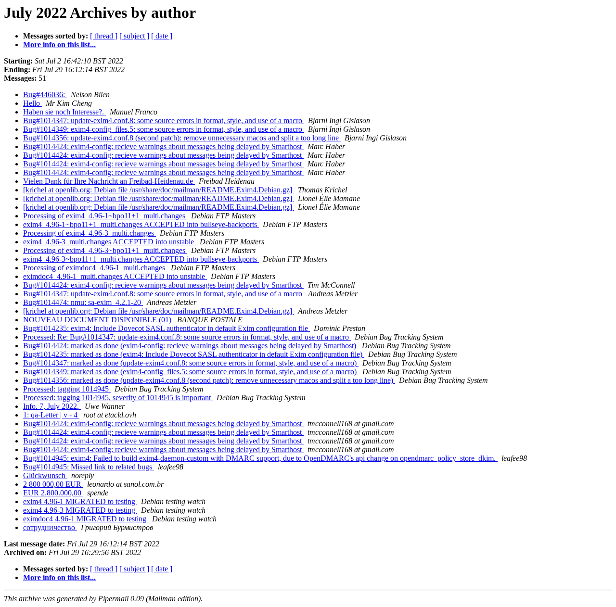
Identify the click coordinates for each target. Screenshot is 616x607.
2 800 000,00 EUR (53, 484)
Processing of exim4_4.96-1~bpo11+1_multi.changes (105, 216)
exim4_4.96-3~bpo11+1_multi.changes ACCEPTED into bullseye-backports (141, 259)
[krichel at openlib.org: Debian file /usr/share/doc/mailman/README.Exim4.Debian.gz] (158, 190)
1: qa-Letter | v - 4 (51, 415)
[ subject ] (134, 36)
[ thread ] (103, 36)
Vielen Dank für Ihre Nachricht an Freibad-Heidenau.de (109, 181)
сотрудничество (50, 527)
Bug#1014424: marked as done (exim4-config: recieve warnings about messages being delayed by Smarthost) (190, 345)
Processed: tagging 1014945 (67, 389)
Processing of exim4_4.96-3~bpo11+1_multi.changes (105, 250)
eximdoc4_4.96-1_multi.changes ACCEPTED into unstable (115, 276)
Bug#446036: (45, 94)
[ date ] (161, 36)
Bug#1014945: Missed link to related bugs (88, 467)
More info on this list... (59, 44)
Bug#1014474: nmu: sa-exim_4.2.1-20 (83, 302)
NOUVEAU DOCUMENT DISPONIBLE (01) (98, 320)
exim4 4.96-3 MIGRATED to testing (80, 510)
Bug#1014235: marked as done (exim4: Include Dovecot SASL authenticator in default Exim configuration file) (193, 354)
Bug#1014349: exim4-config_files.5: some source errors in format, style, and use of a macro (163, 129)
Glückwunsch (45, 475)
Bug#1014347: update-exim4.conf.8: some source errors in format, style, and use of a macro (163, 120)
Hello (32, 103)
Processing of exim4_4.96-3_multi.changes (89, 233)
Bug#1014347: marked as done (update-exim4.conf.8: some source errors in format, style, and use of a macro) (191, 363)
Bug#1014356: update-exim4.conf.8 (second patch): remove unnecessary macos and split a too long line (182, 138)
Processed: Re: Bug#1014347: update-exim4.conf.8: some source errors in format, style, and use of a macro (187, 337)
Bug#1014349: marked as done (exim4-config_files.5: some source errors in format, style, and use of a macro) (191, 371)
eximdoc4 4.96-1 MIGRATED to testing (85, 519)
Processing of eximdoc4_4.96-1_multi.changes (95, 268)
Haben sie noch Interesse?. (64, 112)
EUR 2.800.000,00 (53, 493)
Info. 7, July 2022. (52, 406)
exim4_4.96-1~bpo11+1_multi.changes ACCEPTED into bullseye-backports (141, 224)
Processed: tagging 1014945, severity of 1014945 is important (118, 397)
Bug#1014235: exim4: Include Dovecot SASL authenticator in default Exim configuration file (166, 328)
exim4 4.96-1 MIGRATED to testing (80, 501)
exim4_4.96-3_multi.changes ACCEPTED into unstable (109, 242)
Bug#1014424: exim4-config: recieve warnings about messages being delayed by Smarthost (163, 146)
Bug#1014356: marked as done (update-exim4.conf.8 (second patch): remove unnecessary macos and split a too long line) (209, 380)
